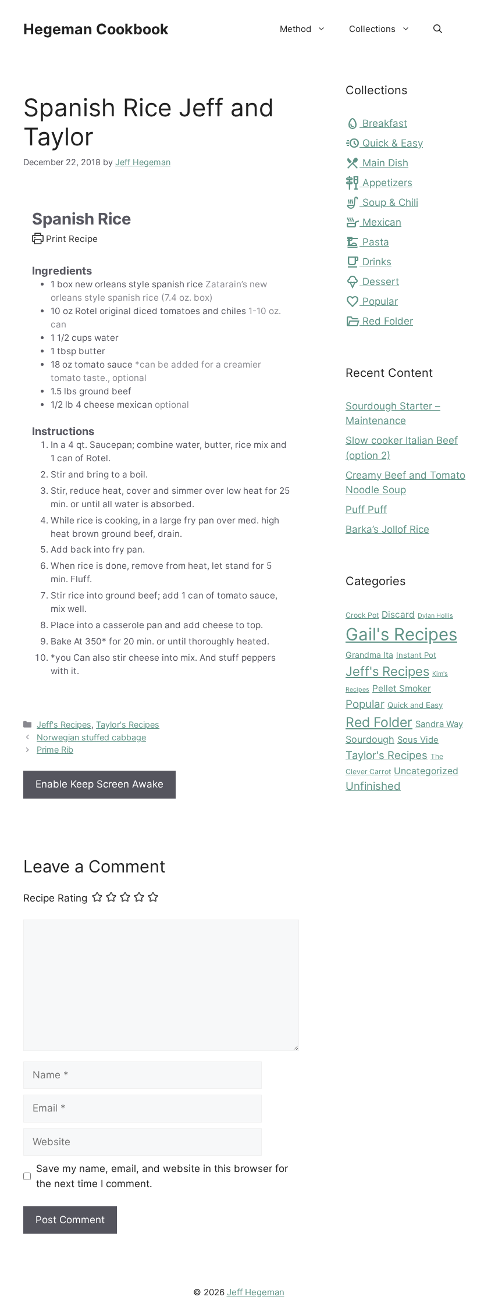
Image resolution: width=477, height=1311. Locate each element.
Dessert (372, 281)
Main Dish (377, 163)
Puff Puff (366, 509)
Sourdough (370, 739)
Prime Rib (55, 749)
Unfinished (373, 786)
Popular (372, 301)
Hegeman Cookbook (96, 29)
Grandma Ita (369, 655)
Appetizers (379, 182)
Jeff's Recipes (64, 724)
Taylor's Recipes (127, 724)
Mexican (373, 222)
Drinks (368, 262)
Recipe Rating (55, 898)
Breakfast (376, 123)
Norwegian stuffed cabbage (91, 737)
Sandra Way (439, 724)
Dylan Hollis (435, 615)
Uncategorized (426, 770)
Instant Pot (416, 655)
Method (295, 28)
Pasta (367, 242)
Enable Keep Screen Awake (99, 784)
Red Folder (379, 321)
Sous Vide (418, 740)
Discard (398, 614)
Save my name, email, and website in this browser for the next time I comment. (162, 1176)
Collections (372, 28)
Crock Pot (362, 615)
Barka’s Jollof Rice (387, 529)
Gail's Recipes (401, 634)
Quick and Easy (415, 705)
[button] (438, 29)
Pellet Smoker (401, 688)
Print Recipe (71, 238)
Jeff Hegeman (255, 1292)
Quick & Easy (384, 143)
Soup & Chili (382, 202)
